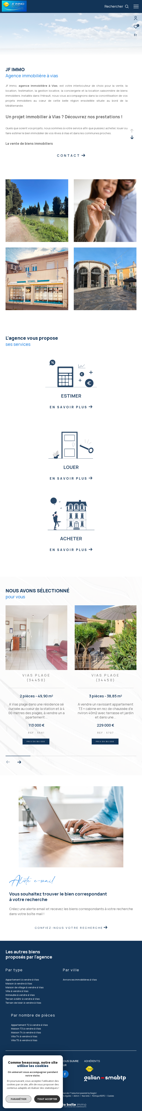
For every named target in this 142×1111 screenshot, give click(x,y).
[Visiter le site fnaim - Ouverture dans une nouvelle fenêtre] (89, 1069)
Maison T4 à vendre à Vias (26, 1032)
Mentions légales (64, 1096)
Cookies (110, 1096)
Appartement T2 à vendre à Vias (29, 1025)
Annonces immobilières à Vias (80, 979)
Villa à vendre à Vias (17, 991)
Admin (77, 1096)
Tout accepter (47, 1099)
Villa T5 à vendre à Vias (24, 1040)
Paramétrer (18, 1099)
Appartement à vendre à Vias (22, 979)
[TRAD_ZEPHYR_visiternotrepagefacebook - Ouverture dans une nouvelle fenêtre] (65, 1074)
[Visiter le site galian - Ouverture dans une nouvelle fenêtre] (105, 1078)
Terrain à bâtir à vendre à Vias (23, 998)
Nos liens (86, 1096)
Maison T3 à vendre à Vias (26, 1028)
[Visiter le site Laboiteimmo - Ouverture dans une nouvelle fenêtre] (71, 1102)
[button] (19, 762)
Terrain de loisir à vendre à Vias (23, 1002)
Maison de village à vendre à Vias (24, 987)
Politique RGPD (98, 1096)
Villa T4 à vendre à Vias (24, 1036)
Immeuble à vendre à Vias (20, 995)
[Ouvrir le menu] (136, 6)
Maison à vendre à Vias (19, 983)
